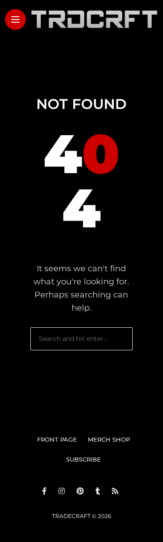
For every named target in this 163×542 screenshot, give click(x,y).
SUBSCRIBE (83, 459)
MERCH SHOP (109, 439)
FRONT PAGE (57, 439)
